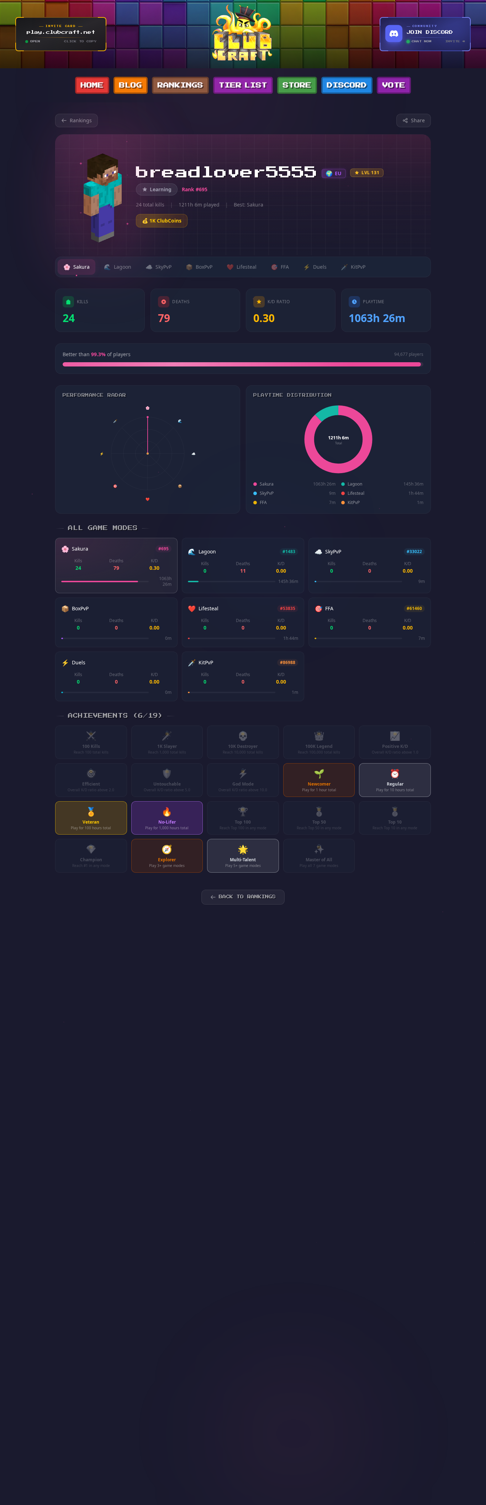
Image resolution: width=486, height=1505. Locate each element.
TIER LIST (243, 85)
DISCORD (347, 85)
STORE (297, 85)
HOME (92, 85)
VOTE (393, 85)
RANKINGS (180, 85)
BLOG (130, 85)
